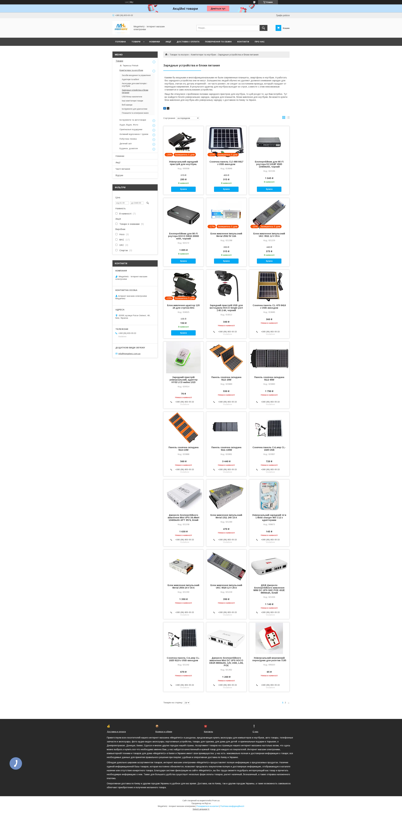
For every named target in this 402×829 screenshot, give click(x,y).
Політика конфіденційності (232, 806)
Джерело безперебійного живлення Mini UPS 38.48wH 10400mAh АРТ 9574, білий (183, 517)
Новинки (154, 42)
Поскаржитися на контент (207, 806)
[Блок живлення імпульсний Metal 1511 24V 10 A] (226, 495)
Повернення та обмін (218, 42)
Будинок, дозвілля (129, 148)
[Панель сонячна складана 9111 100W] (226, 427)
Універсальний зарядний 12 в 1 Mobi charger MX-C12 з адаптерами (269, 517)
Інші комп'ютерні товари (132, 101)
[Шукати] (263, 28)
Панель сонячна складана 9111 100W (226, 448)
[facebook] (164, 109)
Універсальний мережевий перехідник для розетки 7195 (269, 659)
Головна (120, 42)
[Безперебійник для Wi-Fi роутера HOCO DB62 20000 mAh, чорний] (183, 214)
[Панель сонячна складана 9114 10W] (183, 427)
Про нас (260, 42)
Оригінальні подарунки (131, 129)
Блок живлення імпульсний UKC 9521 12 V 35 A (269, 234)
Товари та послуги (179, 54)
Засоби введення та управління (136, 75)
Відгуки (119, 175)
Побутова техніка (128, 139)
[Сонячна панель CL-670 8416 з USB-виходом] (269, 285)
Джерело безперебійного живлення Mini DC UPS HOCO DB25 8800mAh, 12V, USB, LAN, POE (226, 662)
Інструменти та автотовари (133, 120)
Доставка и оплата (116, 731)
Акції (168, 42)
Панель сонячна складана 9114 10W (183, 448)
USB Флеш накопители (132, 97)
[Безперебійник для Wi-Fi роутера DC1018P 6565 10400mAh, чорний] (269, 142)
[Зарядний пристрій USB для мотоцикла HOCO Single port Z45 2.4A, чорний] (226, 285)
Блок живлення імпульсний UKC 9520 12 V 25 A (226, 586)
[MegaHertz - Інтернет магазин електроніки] (121, 33)
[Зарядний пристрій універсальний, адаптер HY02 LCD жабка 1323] (183, 357)
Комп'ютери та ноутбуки (203, 54)
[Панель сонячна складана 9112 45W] (269, 357)
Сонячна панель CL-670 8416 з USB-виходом (269, 306)
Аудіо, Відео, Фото (129, 125)
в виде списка (288, 118)
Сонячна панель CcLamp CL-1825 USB (269, 448)
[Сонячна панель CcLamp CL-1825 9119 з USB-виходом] (183, 638)
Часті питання (123, 169)
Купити (183, 189)
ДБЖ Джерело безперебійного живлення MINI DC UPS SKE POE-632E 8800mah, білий (269, 589)
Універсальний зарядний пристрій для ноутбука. (183, 162)
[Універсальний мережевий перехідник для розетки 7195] (269, 638)
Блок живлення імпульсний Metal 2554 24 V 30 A (183, 586)
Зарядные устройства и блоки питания (135, 91)
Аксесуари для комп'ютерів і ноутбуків (134, 84)
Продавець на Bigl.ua (201, 803)
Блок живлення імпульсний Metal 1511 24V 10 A (226, 516)
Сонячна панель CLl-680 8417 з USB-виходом (226, 162)
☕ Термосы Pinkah (129, 65)
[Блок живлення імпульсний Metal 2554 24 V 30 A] (183, 565)
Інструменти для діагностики (134, 109)
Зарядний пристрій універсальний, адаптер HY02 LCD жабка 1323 (183, 379)
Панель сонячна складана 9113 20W (226, 378)
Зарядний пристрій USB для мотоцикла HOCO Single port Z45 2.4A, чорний (226, 308)
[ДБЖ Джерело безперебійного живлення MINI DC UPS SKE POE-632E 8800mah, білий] (269, 565)
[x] (168, 109)
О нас (255, 731)
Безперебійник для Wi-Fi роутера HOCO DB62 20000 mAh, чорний (183, 236)
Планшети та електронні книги (135, 113)
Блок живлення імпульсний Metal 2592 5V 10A (226, 234)
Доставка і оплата (188, 42)
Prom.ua (216, 800)
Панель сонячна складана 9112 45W (269, 378)
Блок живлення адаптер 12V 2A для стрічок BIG (183, 306)
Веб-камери (127, 105)
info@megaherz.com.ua (129, 353)
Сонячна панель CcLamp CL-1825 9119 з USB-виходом (183, 659)
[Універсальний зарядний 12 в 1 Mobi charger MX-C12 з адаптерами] (269, 495)
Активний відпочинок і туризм (134, 134)
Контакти (243, 42)
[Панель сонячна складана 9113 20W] (226, 357)
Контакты (208, 731)
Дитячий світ (126, 143)
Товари (135, 42)
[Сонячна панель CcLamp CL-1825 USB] (269, 427)
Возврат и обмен (163, 731)
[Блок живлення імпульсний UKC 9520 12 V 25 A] (226, 565)
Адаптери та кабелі (130, 79)
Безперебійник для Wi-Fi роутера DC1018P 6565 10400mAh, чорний (269, 164)
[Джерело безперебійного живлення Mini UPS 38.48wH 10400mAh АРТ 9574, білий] (183, 495)
